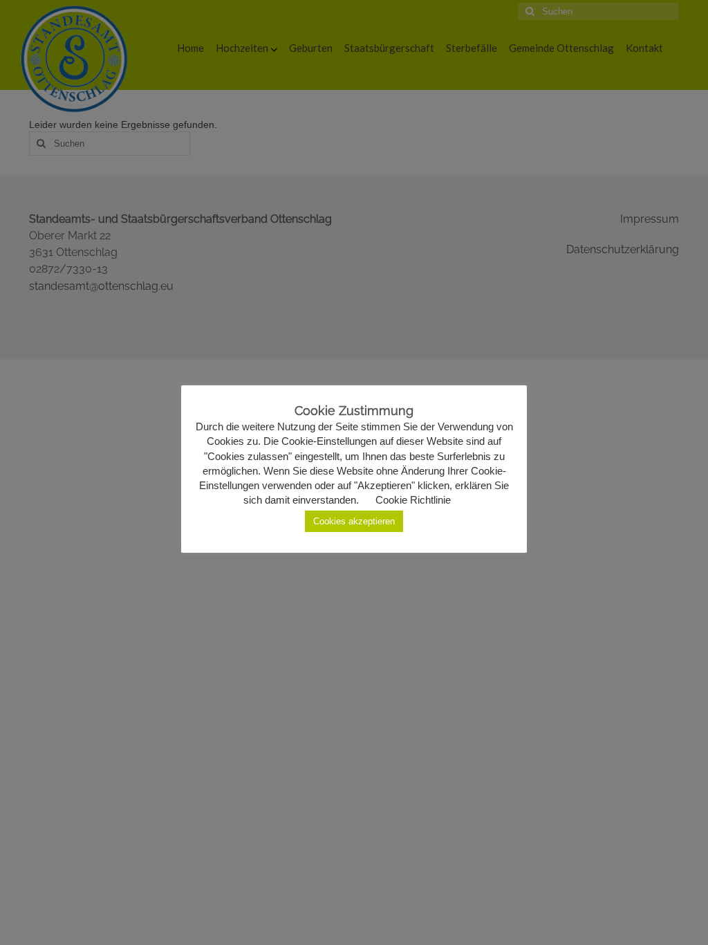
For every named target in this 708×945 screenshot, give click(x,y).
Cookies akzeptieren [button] (354, 521)
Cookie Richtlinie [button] (413, 500)
